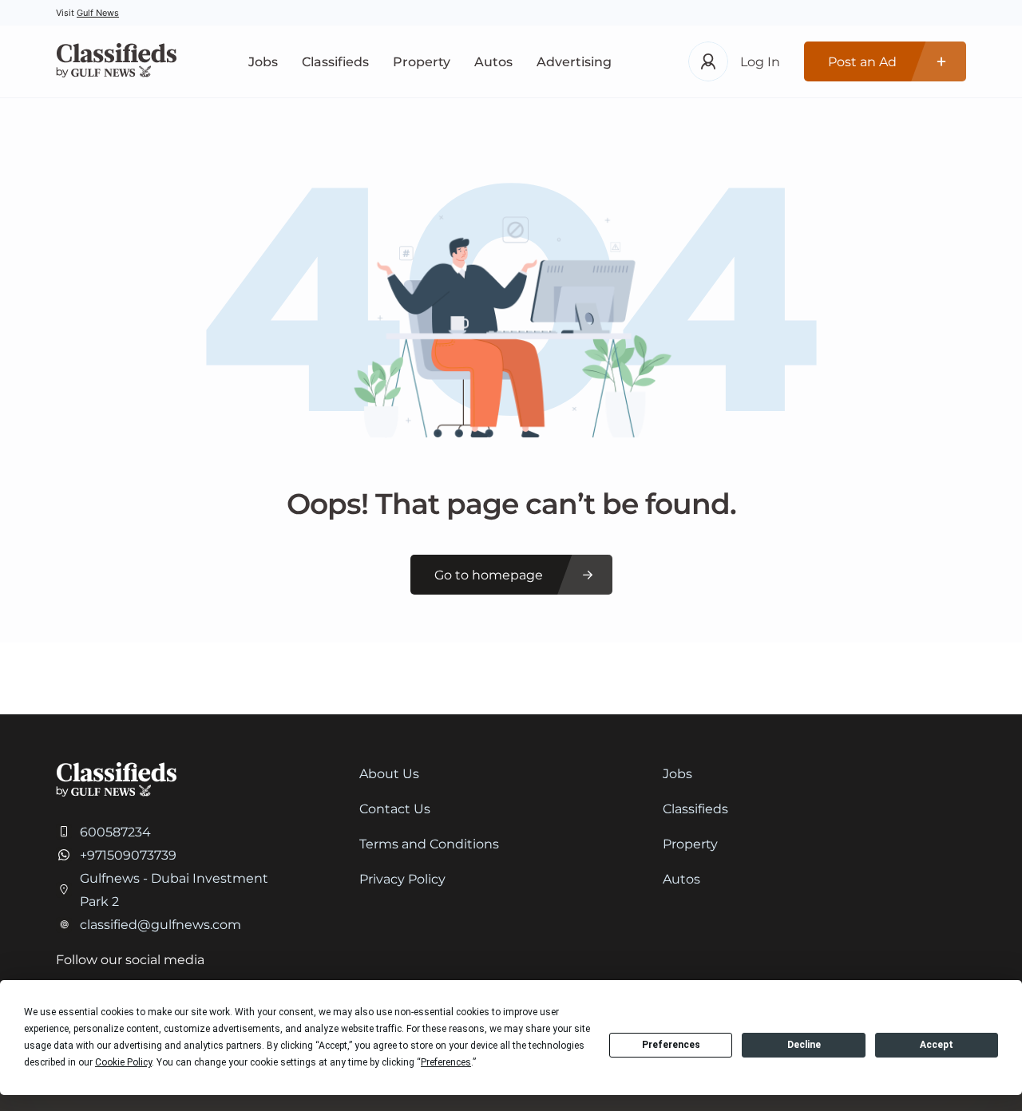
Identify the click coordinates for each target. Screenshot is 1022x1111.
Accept (936, 1044)
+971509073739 (128, 855)
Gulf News (98, 12)
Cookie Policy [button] (123, 1062)
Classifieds (335, 61)
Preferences (671, 1044)
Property (421, 61)
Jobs (263, 61)
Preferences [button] (446, 1062)
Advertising (574, 61)
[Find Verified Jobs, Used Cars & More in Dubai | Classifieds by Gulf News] (116, 62)
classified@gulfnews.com (160, 924)
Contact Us (394, 808)
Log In (760, 61)
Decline (804, 1044)
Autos (493, 61)
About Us (389, 773)
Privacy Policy (402, 879)
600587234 (115, 832)
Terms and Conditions (429, 844)
